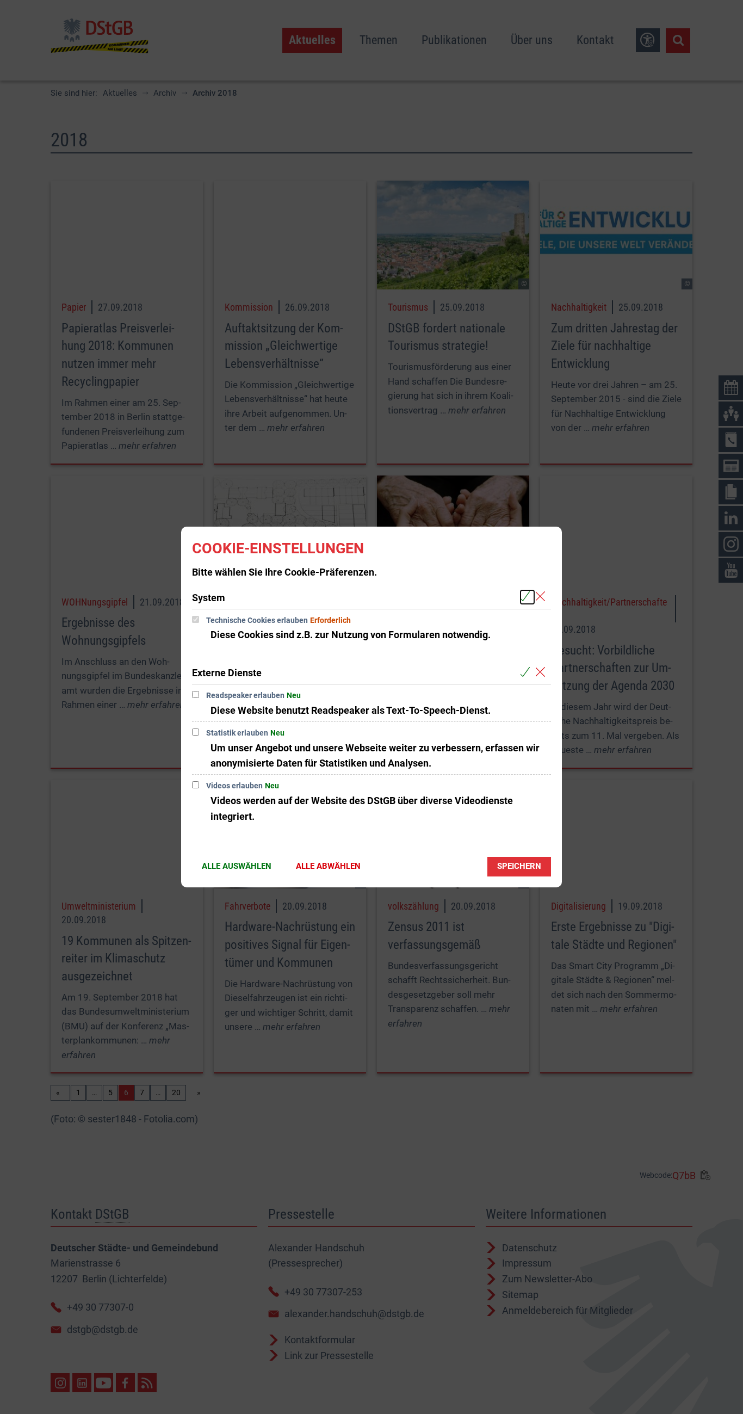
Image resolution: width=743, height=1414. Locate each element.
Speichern (519, 866)
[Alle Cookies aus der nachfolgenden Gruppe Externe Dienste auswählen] (527, 672)
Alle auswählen (236, 866)
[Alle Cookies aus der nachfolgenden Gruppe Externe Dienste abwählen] (542, 672)
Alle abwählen (328, 866)
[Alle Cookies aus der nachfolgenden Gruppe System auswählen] (527, 597)
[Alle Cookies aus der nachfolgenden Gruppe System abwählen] (542, 597)
